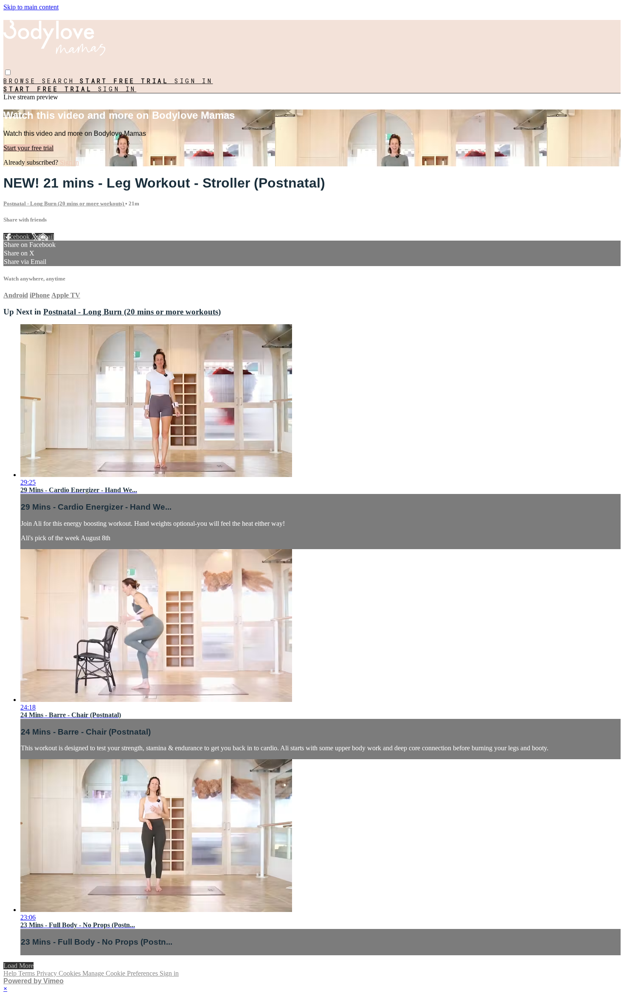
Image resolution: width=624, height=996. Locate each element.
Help (10, 973)
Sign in (193, 81)
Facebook (17, 236)
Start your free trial (28, 148)
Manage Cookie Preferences (121, 973)
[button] (8, 72)
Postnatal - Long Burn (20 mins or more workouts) (64, 203)
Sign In (117, 89)
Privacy (48, 973)
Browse (22, 81)
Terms (27, 973)
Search (61, 81)
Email (46, 236)
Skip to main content (31, 7)
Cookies (70, 973)
